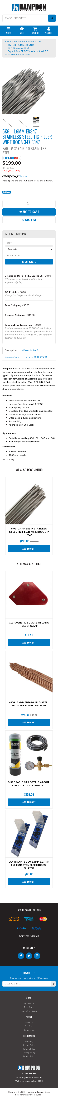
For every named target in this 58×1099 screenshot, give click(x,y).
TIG (39, 41)
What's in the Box (31, 350)
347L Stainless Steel (18, 48)
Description (11, 350)
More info (23, 176)
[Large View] (7, 122)
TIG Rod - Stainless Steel (21, 44)
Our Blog (29, 1026)
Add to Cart (30, 212)
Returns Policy (29, 1045)
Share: (6, 158)
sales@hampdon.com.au (30, 1077)
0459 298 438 (29, 1073)
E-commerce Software (25, 1095)
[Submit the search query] (52, 18)
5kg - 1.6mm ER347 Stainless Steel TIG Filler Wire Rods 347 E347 (26, 53)
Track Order (29, 1007)
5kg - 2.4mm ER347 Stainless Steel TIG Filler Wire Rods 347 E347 (29, 532)
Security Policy (29, 1056)
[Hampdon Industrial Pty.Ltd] (29, 8)
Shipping (29, 1041)
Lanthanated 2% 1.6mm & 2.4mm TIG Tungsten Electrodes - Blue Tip (29, 865)
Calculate (30, 261)
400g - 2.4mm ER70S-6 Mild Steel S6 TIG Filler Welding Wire (29, 704)
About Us (29, 1022)
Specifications (12, 357)
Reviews (29, 357)
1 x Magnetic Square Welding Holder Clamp (29, 624)
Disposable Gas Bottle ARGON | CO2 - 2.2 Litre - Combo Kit (29, 784)
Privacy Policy (29, 1052)
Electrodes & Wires (24, 41)
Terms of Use (29, 1049)
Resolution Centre (29, 1011)
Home (8, 41)
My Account (29, 1003)
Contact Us (29, 1030)
